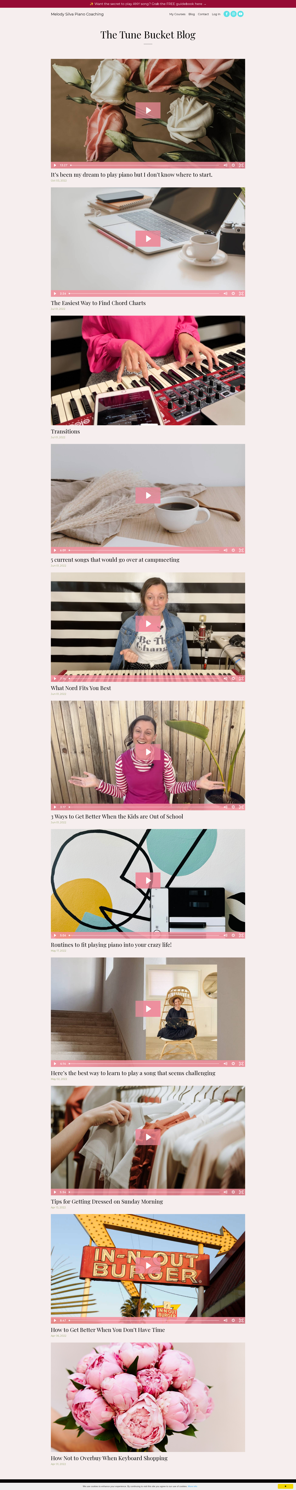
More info (192, 1486)
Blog (192, 14)
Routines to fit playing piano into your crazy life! (111, 944)
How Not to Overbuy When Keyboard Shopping (109, 1458)
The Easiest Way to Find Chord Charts (98, 302)
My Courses (177, 14)
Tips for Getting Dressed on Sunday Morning (107, 1201)
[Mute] (225, 165)
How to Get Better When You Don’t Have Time (108, 1329)
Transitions (65, 431)
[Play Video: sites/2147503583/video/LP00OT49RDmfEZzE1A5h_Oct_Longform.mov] (148, 110)
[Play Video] (55, 165)
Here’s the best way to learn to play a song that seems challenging (133, 1073)
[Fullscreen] (241, 165)
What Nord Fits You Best (81, 688)
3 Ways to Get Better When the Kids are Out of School (117, 816)
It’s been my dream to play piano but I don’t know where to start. (131, 174)
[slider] (145, 165)
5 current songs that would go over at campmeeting (115, 559)
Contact (203, 14)
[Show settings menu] (233, 165)
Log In (216, 14)
